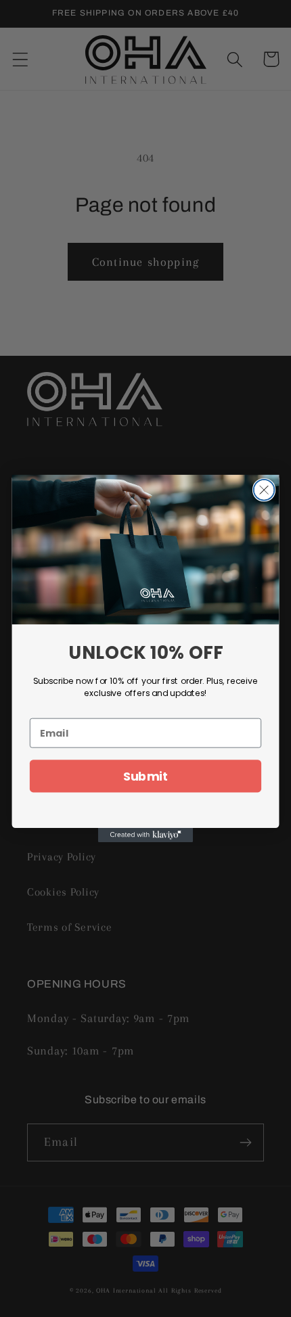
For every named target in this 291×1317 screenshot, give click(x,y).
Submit (146, 776)
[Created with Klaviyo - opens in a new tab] (145, 835)
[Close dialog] (264, 490)
